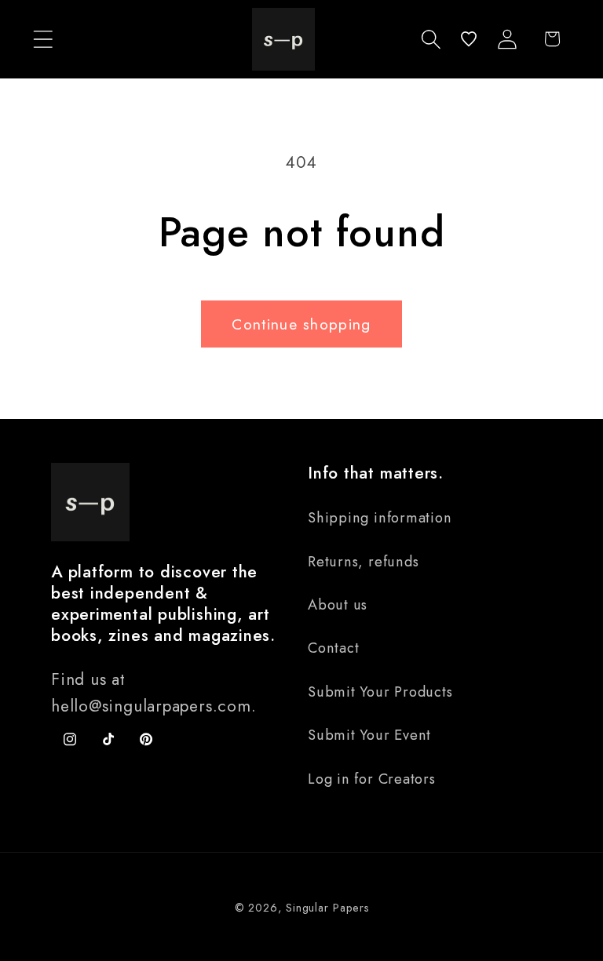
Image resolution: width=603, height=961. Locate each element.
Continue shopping (301, 324)
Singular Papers (327, 907)
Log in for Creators (372, 779)
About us (337, 605)
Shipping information (380, 518)
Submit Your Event (369, 735)
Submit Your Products (380, 692)
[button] (42, 38)
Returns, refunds (363, 561)
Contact (333, 648)
